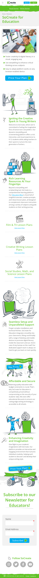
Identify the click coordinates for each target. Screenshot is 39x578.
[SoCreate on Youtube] (30, 564)
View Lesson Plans (19, 228)
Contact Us (33, 576)
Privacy (27, 576)
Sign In (34, 2)
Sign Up (27, 2)
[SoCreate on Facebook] (23, 564)
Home (4, 14)
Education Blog (17, 195)
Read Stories (14, 8)
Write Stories (25, 8)
